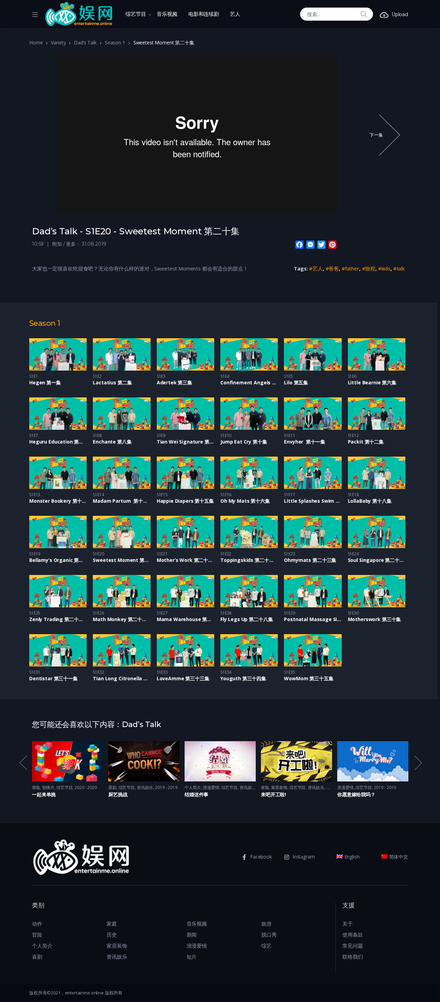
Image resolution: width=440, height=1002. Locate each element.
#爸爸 (332, 268)
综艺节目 (135, 14)
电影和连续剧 (203, 14)
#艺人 (316, 268)
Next (417, 763)
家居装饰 (279, 787)
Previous (22, 763)
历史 (112, 934)
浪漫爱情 (211, 787)
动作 (37, 923)
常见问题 (352, 945)
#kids (384, 268)
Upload (400, 14)
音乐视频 (167, 14)
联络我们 (352, 956)
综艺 (266, 945)
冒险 (36, 787)
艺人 (235, 14)
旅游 (266, 923)
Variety (58, 42)
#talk (399, 268)
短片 (192, 956)
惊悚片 (48, 787)
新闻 (192, 934)
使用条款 (352, 934)
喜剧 (112, 787)
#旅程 (369, 268)
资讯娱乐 (145, 787)
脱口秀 (269, 934)
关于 (347, 923)
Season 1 (115, 42)
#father (350, 268)
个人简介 (193, 787)
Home (36, 42)
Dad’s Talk (85, 42)
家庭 (112, 923)
